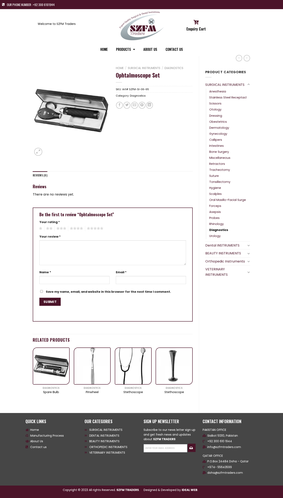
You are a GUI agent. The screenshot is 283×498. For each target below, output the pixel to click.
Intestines (216, 146)
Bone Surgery (219, 152)
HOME (104, 49)
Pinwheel (92, 392)
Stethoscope (133, 392)
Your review (50, 236)
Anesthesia (217, 91)
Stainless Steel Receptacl (228, 97)
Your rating (49, 222)
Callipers (215, 140)
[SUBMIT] (191, 448)
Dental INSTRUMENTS (222, 245)
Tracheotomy (219, 170)
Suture (214, 176)
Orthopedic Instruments (225, 261)
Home (120, 68)
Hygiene (215, 188)
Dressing (215, 116)
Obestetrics (218, 122)
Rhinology (216, 224)
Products (123, 49)
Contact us (174, 49)
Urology (215, 236)
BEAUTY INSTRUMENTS (223, 253)
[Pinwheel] (92, 365)
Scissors (215, 103)
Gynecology (218, 134)
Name (45, 272)
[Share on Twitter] (126, 105)
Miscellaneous (219, 158)
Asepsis (215, 212)
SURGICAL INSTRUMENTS (224, 84)
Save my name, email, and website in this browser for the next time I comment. (108, 292)
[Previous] (33, 376)
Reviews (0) (40, 175)
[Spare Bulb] (51, 365)
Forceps (215, 206)
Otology (215, 109)
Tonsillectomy (219, 182)
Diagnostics (218, 230)
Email (121, 272)
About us (150, 49)
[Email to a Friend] (134, 105)
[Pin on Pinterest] (142, 105)
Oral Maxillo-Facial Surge (227, 200)
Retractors (217, 164)
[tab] (40, 175)
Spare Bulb (51, 392)
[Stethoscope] (133, 365)
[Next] (192, 376)
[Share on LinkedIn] (149, 105)
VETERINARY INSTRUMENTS (216, 272)
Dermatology (219, 128)
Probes (214, 218)
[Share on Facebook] (119, 105)
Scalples (215, 194)
